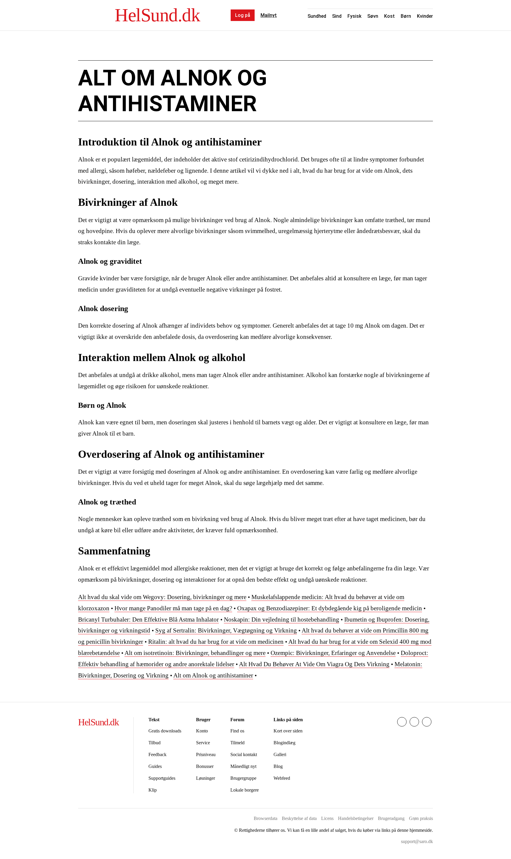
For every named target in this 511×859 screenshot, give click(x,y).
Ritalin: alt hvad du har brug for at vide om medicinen (216, 641)
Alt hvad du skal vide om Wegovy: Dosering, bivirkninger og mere (162, 597)
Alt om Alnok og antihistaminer (213, 675)
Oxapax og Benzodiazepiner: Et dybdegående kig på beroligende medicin (329, 608)
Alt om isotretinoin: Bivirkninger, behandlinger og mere (195, 652)
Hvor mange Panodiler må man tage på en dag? (173, 608)
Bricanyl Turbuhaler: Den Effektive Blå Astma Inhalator (148, 619)
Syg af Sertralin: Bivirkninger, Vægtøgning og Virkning (226, 630)
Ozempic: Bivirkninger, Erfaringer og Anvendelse (333, 652)
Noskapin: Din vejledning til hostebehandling (281, 619)
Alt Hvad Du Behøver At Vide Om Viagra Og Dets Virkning (314, 664)
